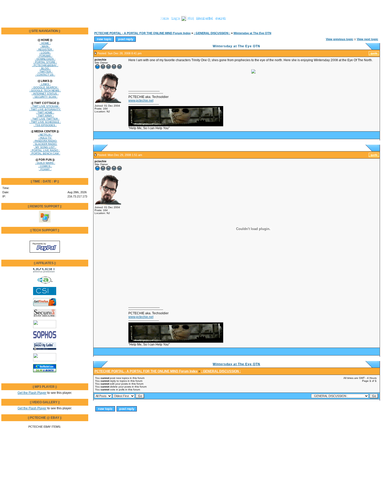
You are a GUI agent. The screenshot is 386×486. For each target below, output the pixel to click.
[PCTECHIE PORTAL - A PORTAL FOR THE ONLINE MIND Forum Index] (164, 20)
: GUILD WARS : (45, 162)
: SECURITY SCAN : (45, 96)
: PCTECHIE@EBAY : (45, 65)
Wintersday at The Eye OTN (252, 33)
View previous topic (339, 39)
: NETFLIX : (45, 134)
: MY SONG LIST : (45, 147)
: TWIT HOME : (45, 112)
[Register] (183, 20)
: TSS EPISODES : (45, 125)
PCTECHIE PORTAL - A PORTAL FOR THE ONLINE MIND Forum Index (142, 33)
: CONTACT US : (45, 74)
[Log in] (175, 20)
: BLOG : (45, 68)
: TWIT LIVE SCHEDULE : (45, 122)
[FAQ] (190, 20)
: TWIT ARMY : (45, 115)
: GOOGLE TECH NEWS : (45, 90)
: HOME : (45, 43)
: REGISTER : (45, 49)
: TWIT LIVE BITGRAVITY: (45, 109)
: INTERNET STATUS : (45, 93)
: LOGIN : (45, 52)
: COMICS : (45, 166)
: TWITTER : (45, 71)
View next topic (367, 39)
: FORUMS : (45, 55)
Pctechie (113, 432)
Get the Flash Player (32, 393)
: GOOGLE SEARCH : (45, 87)
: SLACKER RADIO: (45, 144)
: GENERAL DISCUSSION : (212, 33)
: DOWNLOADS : (45, 59)
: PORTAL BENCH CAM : (45, 153)
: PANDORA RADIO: (45, 140)
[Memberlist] (204, 20)
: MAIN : (45, 46)
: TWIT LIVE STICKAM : (45, 106)
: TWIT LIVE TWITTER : (45, 118)
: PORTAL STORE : (45, 62)
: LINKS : (45, 84)
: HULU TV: (45, 137)
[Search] (220, 20)
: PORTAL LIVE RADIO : (45, 150)
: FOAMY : (45, 169)
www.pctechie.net (140, 100)
